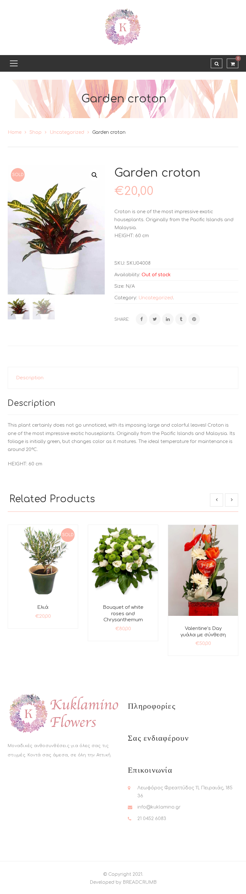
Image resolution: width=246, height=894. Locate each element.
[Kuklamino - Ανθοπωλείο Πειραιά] (123, 27)
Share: (121, 319)
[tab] (123, 378)
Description (30, 378)
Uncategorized (67, 132)
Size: (119, 286)
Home (14, 132)
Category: (125, 297)
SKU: (119, 263)
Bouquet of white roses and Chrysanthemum (123, 614)
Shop (35, 132)
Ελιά (43, 607)
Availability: (127, 274)
